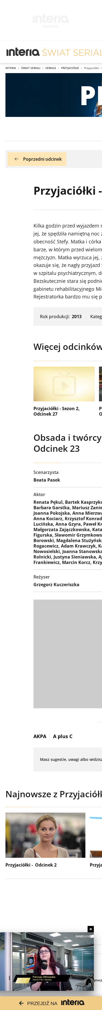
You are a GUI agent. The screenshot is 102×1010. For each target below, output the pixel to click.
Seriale (50, 68)
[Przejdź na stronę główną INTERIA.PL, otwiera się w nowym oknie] (23, 52)
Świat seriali (30, 68)
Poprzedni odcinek (42, 159)
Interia (10, 68)
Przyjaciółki (70, 68)
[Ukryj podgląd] (91, 929)
